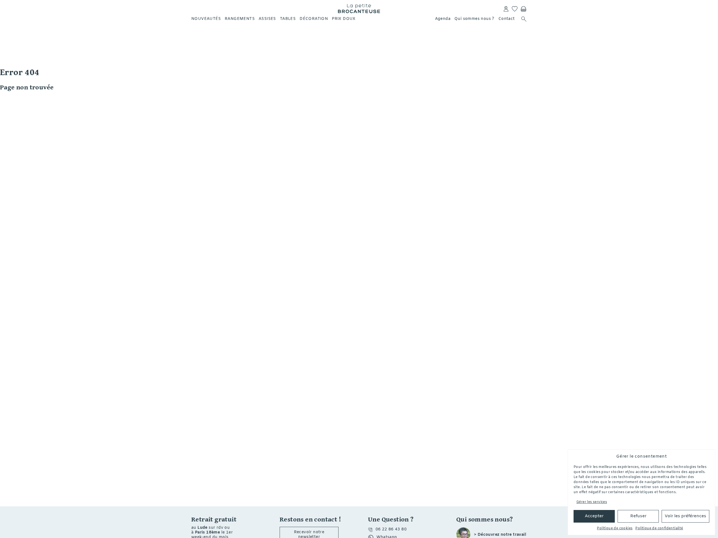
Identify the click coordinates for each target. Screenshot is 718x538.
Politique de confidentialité (659, 528)
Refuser (638, 516)
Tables (288, 19)
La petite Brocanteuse (359, 8)
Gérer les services (591, 502)
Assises (267, 19)
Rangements (240, 19)
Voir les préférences (685, 516)
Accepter (594, 516)
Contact (506, 19)
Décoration (314, 19)
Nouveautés (206, 19)
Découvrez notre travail (502, 535)
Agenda (442, 19)
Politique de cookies (614, 528)
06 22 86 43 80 (391, 529)
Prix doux (344, 19)
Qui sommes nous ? (474, 19)
